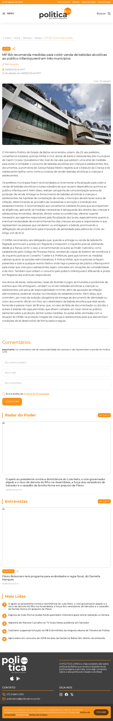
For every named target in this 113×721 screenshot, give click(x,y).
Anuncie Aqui (104, 2)
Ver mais (103, 415)
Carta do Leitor (89, 2)
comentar (12, 401)
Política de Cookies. (38, 715)
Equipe (76, 2)
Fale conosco (64, 2)
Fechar (101, 712)
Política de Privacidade (36, 394)
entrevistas (8, 571)
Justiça (6, 49)
